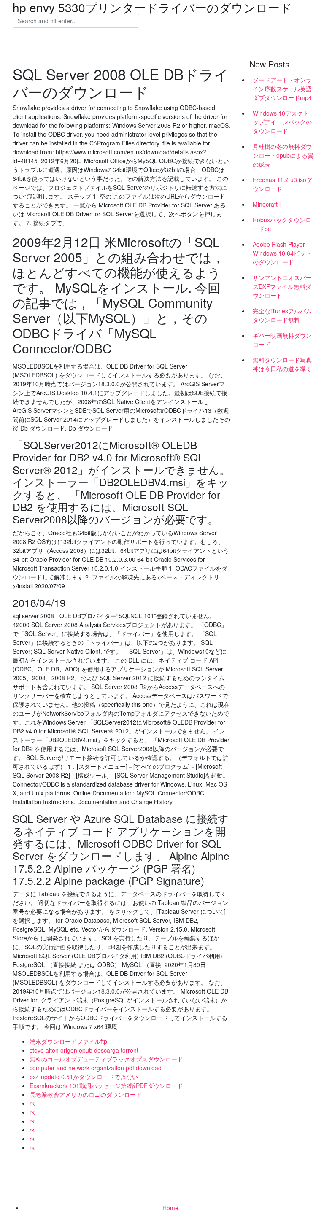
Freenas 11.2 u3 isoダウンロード (282, 184)
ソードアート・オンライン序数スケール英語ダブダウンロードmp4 (282, 88)
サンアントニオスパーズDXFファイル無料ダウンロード (282, 286)
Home (170, 1208)
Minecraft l (267, 204)
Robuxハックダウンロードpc (282, 224)
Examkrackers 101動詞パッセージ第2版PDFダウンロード (106, 1085)
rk (32, 1103)
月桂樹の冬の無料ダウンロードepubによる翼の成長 (283, 155)
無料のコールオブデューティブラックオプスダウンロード (106, 1059)
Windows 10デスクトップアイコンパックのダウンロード (282, 122)
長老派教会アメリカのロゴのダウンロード (86, 1094)
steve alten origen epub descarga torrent (84, 1050)
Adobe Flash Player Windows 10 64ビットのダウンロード (282, 253)
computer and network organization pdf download (96, 1068)
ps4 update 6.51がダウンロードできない (84, 1076)
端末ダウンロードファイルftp (68, 1041)
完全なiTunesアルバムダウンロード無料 (282, 315)
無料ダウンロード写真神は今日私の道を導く (282, 364)
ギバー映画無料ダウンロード (282, 339)
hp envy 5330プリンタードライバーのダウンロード (152, 7)
